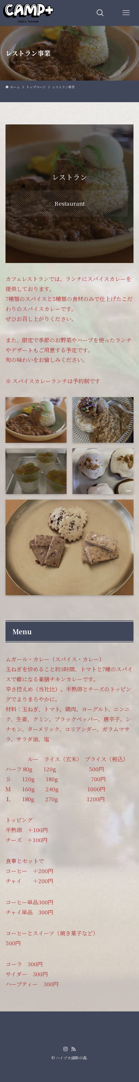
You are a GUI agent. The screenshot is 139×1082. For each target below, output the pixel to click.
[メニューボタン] (126, 13)
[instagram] (66, 1049)
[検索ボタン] (100, 13)
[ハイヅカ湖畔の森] (28, 13)
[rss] (73, 1049)
